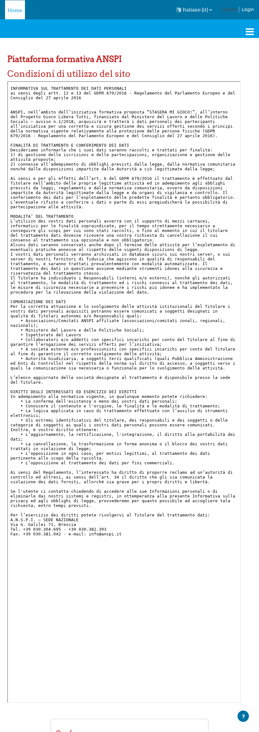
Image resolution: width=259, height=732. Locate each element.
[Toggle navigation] (249, 31)
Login (248, 9)
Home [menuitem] (15, 10)
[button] (194, 10)
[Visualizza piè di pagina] (243, 716)
